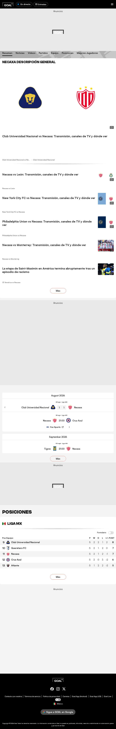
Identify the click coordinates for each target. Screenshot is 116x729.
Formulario (101, 533)
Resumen (7, 53)
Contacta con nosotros (13, 696)
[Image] (58, 97)
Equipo (54, 53)
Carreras (66, 696)
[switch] (111, 532)
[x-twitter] (64, 689)
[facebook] (52, 689)
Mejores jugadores (87, 53)
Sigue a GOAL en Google (59, 712)
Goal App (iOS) (95, 696)
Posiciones (67, 53)
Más (58, 290)
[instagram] (58, 689)
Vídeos (31, 53)
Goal (15, 723)
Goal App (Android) (79, 696)
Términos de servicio (32, 696)
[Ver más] (69, 427)
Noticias (20, 53)
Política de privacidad (51, 696)
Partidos (43, 53)
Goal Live (107, 696)
